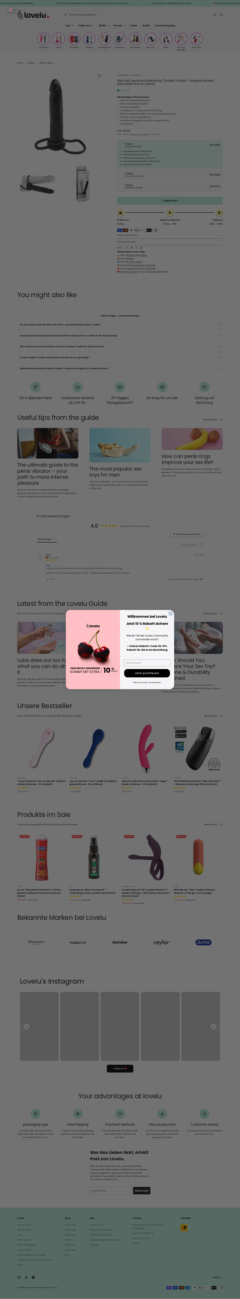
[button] (13, 10)
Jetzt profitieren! (147, 673)
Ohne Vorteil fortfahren (147, 682)
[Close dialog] (171, 613)
